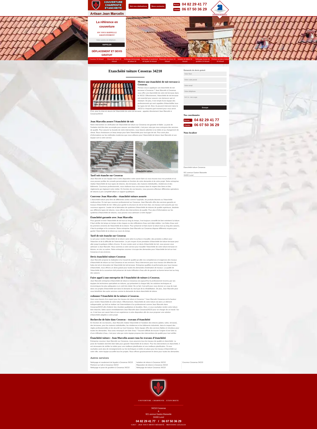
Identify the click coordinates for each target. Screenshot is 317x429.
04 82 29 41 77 (194, 4)
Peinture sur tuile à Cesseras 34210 (104, 365)
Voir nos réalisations (138, 6)
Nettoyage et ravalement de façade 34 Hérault (149, 60)
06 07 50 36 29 (194, 9)
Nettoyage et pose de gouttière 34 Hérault (202, 60)
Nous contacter (157, 6)
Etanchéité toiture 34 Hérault (114, 60)
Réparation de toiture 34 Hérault (167, 60)
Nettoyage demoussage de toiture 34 (132, 60)
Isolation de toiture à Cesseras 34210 (151, 362)
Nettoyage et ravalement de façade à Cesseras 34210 (111, 362)
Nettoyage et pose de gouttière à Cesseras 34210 (110, 367)
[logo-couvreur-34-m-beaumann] (107, 8)
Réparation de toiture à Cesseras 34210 (152, 365)
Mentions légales (176, 425)
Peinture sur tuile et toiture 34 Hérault (220, 60)
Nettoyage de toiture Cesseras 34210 (151, 367)
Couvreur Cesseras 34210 (192, 362)
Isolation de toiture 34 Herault (185, 60)
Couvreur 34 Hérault (97, 59)
